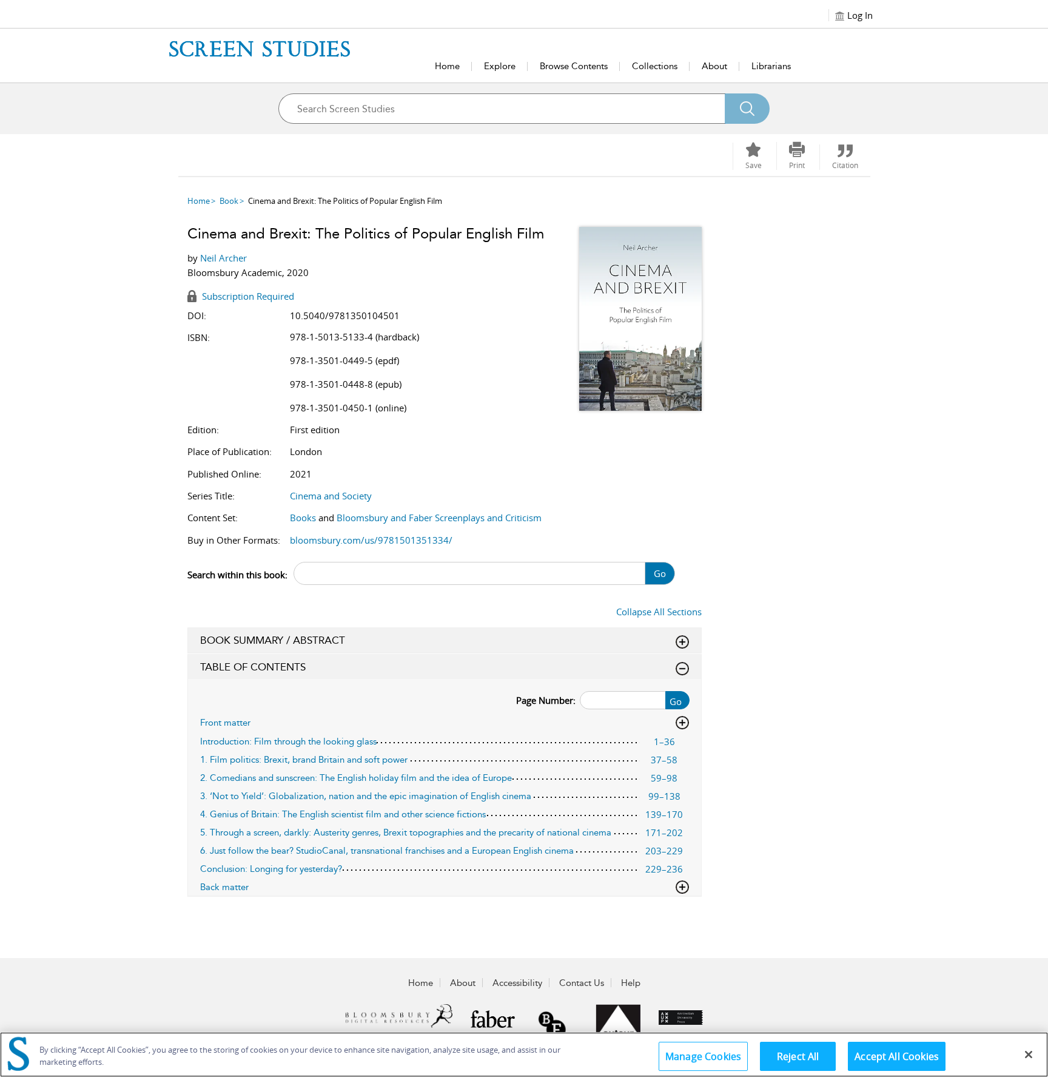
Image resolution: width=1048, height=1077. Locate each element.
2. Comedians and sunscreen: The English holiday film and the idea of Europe (356, 777)
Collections (654, 66)
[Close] (1028, 1054)
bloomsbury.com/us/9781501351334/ (371, 540)
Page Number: (546, 700)
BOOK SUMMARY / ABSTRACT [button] (272, 640)
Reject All (798, 1056)
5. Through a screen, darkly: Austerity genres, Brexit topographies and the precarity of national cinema (405, 832)
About (714, 66)
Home (447, 66)
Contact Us (581, 982)
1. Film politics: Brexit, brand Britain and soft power (304, 759)
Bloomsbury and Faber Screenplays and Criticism (439, 517)
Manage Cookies (703, 1056)
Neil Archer (223, 258)
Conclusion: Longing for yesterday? (271, 868)
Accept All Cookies (897, 1056)
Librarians (771, 66)
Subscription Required (247, 296)
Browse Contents (574, 66)
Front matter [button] (225, 722)
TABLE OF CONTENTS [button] (253, 667)
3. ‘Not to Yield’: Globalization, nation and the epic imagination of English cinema (365, 796)
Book (229, 200)
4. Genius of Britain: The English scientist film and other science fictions (343, 814)
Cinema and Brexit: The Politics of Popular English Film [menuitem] (345, 200)
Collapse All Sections (659, 612)
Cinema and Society (331, 496)
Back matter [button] (224, 887)
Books (303, 517)
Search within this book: (237, 575)
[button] (797, 156)
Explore (500, 66)
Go (660, 573)
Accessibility (517, 982)
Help (630, 982)
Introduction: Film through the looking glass (288, 741)
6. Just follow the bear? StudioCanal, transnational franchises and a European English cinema (387, 850)
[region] (524, 1054)
